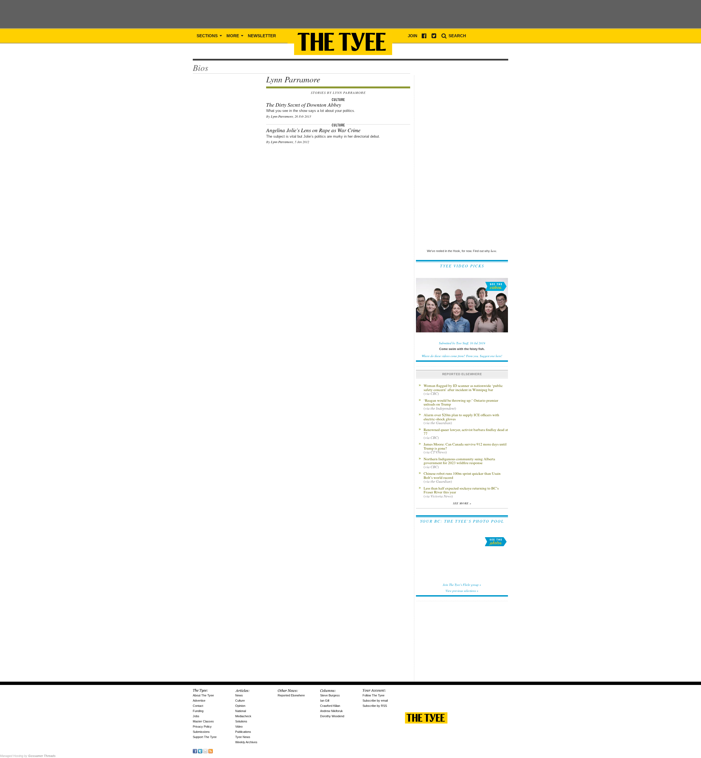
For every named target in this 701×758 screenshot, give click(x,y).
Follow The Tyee (373, 695)
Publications (243, 731)
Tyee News (242, 737)
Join (412, 35)
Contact (198, 705)
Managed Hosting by (28, 755)
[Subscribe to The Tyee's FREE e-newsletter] (205, 751)
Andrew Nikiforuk (331, 711)
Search (456, 35)
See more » (462, 503)
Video (239, 726)
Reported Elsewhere (291, 695)
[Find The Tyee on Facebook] (195, 751)
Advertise (199, 700)
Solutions (241, 721)
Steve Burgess (330, 695)
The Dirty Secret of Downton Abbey (303, 104)
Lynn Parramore (282, 116)
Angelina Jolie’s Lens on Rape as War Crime (313, 130)
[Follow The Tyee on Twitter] (200, 751)
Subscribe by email (375, 700)
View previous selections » (462, 591)
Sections (208, 35)
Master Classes (203, 721)
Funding (198, 711)
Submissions (201, 731)
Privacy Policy (202, 726)
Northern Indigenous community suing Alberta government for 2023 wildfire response (459, 462)
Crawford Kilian (330, 705)
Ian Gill (324, 700)
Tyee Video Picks (462, 265)
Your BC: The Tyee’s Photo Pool (462, 521)
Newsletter (262, 35)
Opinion (240, 705)
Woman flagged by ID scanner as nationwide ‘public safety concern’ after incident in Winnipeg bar (463, 389)
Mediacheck (243, 716)
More (233, 35)
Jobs (196, 716)
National (240, 711)
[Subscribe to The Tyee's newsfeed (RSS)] (210, 751)
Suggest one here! (491, 356)
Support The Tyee (205, 737)
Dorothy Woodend (332, 716)
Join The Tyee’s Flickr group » (462, 585)
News (239, 695)
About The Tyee (203, 695)
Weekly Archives (246, 742)
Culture (240, 700)
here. (494, 251)
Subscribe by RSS (375, 705)
